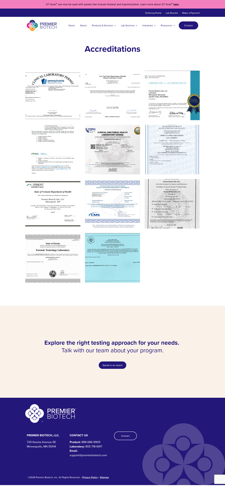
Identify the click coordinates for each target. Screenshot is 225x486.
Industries (147, 25)
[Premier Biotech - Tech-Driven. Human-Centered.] (112, 413)
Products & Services (102, 25)
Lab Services (127, 25)
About (83, 25)
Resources (166, 25)
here (176, 4)
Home (71, 25)
